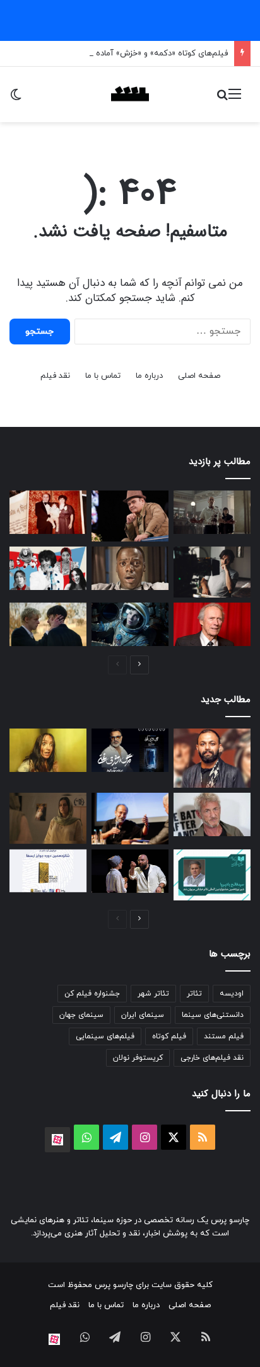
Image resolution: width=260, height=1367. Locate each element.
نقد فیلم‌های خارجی (212, 1058)
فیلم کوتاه (169, 1036)
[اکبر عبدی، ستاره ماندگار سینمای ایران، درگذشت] (130, 516)
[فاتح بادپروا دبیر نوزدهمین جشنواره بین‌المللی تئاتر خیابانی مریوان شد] (212, 874)
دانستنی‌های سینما (213, 1015)
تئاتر (194, 994)
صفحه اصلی (199, 376)
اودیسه (232, 994)
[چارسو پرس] (130, 94)
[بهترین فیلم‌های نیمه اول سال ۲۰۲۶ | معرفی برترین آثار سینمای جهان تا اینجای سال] (47, 568)
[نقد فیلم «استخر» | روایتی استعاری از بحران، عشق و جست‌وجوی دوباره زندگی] (212, 572)
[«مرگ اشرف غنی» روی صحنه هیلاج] (130, 750)
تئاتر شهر (153, 994)
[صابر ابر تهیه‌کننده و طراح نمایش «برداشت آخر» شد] (212, 758)
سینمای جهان (81, 1015)
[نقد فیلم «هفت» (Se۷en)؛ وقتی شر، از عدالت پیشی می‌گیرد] (212, 512)
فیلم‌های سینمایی (105, 1036)
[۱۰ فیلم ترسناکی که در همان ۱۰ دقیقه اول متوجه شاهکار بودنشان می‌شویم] (130, 568)
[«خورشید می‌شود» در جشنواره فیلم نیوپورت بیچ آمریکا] (47, 818)
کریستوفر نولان (138, 1058)
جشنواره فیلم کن (92, 994)
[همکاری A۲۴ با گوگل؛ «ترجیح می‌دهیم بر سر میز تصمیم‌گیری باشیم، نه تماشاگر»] (47, 750)
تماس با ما (103, 376)
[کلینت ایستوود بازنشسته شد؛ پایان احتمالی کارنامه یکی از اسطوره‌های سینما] (212, 624)
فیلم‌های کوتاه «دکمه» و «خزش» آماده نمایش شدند (139, 53)
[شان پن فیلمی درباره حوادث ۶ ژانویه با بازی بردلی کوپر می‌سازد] (212, 814)
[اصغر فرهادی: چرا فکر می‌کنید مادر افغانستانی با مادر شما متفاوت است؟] (130, 818)
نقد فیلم (55, 376)
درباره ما (149, 376)
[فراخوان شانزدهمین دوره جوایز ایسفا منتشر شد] (47, 871)
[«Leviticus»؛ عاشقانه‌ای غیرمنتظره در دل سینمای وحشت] (47, 624)
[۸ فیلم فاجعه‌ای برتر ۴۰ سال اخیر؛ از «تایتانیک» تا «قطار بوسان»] (130, 624)
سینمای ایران (142, 1015)
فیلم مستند (224, 1036)
